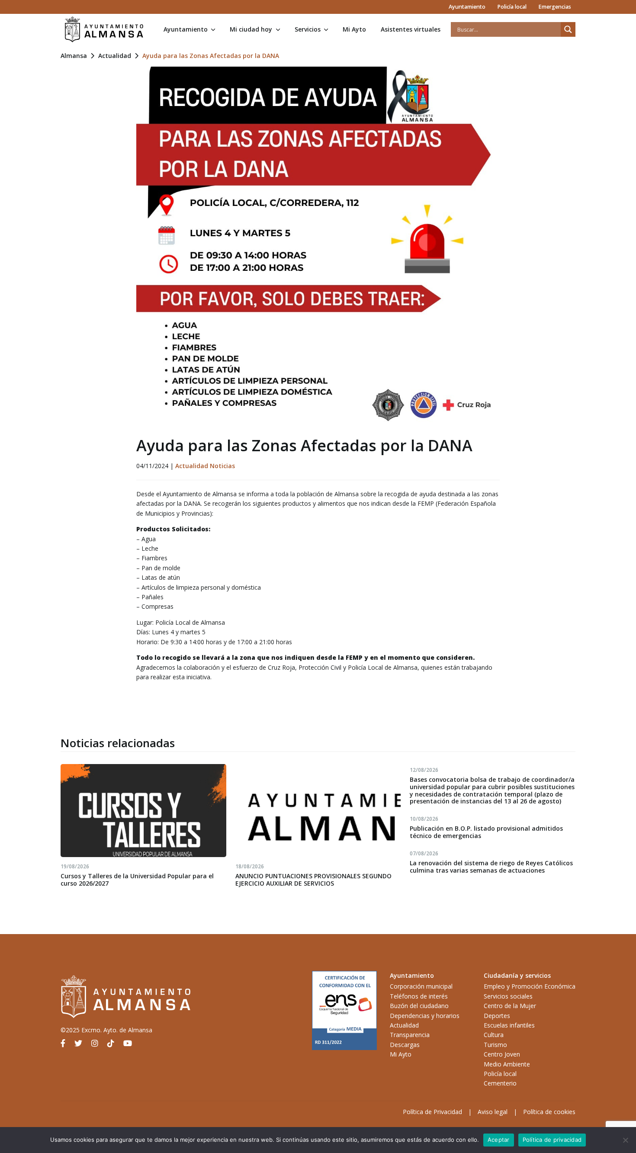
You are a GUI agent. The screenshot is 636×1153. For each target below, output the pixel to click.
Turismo (495, 1045)
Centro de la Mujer (510, 1006)
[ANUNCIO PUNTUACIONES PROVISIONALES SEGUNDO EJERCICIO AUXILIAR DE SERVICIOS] (318, 810)
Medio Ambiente (507, 1064)
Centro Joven (502, 1054)
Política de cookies (549, 1112)
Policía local (512, 6)
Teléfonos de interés (419, 996)
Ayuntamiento (467, 6)
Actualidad (114, 55)
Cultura (494, 1035)
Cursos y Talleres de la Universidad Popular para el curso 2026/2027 (137, 879)
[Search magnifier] (568, 29)
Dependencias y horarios (424, 1016)
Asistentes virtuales (410, 29)
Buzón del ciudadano (419, 1006)
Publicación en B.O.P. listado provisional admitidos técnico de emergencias (486, 832)
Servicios (308, 29)
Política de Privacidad (432, 1112)
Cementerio (500, 1083)
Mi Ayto (354, 29)
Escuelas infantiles (509, 1025)
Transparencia (410, 1035)
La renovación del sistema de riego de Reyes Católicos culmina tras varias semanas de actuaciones (491, 866)
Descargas (405, 1045)
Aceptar (499, 1139)
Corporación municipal (421, 986)
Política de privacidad (552, 1139)
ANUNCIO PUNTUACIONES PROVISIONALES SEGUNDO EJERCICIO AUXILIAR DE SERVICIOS (313, 879)
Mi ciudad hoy (251, 29)
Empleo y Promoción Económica (529, 986)
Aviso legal (493, 1112)
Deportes (497, 1016)
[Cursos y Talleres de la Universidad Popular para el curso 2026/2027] (143, 810)
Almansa (74, 55)
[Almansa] (104, 29)
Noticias (222, 466)
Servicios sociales (508, 996)
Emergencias (554, 6)
